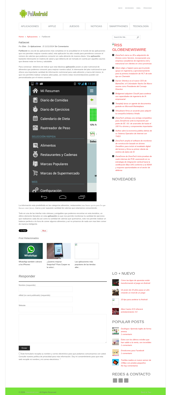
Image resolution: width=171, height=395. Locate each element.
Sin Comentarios (62, 46)
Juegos (74, 26)
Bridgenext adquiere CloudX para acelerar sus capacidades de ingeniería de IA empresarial (133, 96)
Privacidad (147, 8)
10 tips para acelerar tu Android (134, 299)
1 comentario (126, 334)
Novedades (129, 8)
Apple (52, 26)
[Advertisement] (132, 227)
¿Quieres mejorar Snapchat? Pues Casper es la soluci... (58, 264)
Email (139, 8)
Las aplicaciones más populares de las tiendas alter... (85, 264)
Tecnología (141, 26)
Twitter (126, 380)
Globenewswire (129, 50)
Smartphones (118, 26)
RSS (120, 380)
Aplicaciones (30, 26)
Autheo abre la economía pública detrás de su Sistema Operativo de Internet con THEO (133, 133)
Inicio (120, 8)
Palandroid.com (34, 13)
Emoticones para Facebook (132, 350)
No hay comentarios (129, 366)
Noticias (96, 26)
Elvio (24, 46)
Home (21, 37)
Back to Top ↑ (146, 392)
